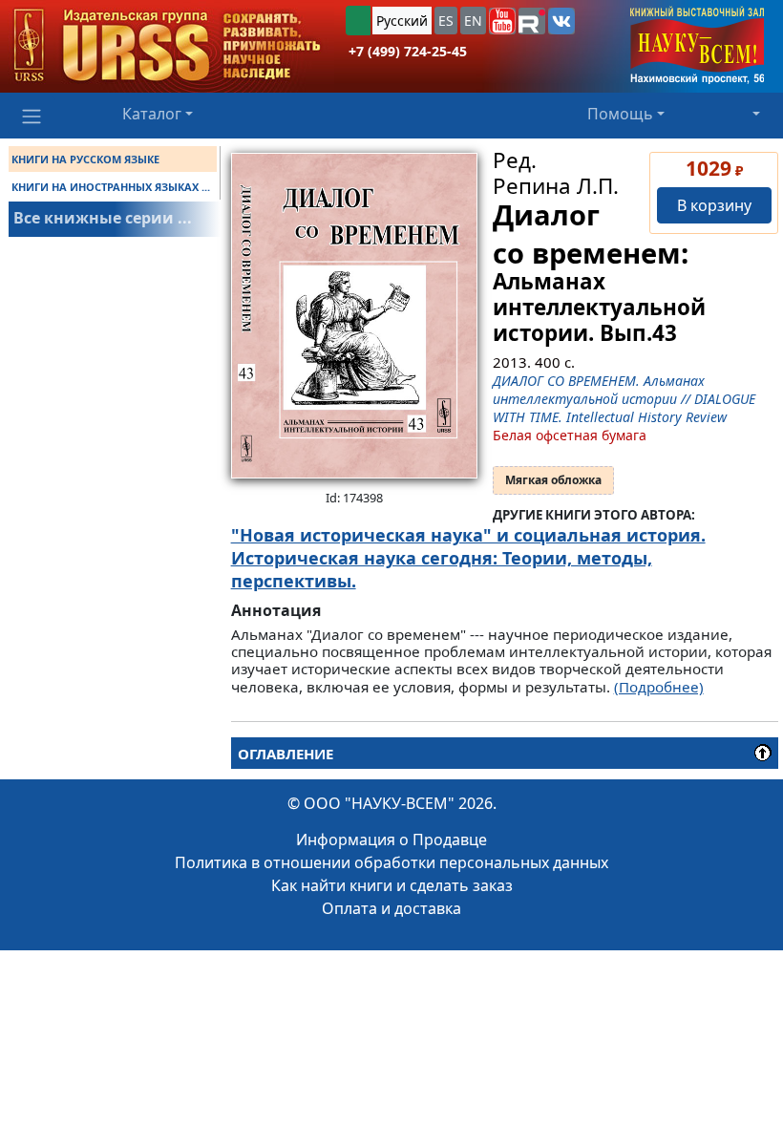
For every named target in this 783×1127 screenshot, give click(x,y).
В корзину (714, 205)
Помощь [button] (620, 113)
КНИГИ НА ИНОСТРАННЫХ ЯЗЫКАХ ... (110, 187)
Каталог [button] (151, 113)
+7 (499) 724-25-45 (408, 51)
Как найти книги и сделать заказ (392, 885)
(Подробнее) (659, 686)
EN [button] (473, 20)
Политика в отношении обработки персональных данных (391, 862)
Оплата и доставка (391, 908)
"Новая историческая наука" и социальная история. (468, 534)
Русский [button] (402, 20)
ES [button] (446, 20)
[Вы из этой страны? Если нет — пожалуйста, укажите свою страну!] (358, 20)
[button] (502, 21)
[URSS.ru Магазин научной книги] (167, 46)
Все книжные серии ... (102, 217)
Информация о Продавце (391, 839)
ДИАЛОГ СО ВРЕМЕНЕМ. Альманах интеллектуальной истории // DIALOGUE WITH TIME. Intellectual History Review (624, 399)
